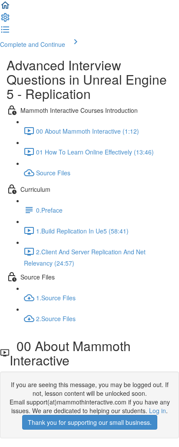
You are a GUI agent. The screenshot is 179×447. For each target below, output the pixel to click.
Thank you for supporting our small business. (90, 422)
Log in (157, 410)
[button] (5, 7)
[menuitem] (5, 20)
